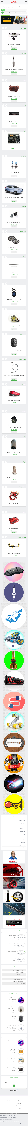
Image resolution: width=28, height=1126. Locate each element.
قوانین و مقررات (18, 1103)
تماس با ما (19, 1111)
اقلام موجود (10, 1098)
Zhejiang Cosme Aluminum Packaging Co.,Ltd (9, 1121)
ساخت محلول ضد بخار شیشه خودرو (19, 979)
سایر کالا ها (23, 848)
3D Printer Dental (12, 1115)
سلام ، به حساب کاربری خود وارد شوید (11, 7)
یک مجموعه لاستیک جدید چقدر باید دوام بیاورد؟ (17, 986)
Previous (3, 28)
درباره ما (8, 1100)
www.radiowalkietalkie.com (6, 1119)
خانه (20, 1098)
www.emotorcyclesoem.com (6, 1123)
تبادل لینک (19, 1100)
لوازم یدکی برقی (22, 837)
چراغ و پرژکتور (22, 828)
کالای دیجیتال (22, 831)
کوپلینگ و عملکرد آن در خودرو (20, 974)
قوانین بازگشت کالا (18, 1108)
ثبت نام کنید (22, 7)
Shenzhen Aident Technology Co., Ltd (8, 1117)
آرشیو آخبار (5, 989)
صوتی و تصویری (22, 820)
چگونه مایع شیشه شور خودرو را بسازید (19, 970)
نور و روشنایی (22, 826)
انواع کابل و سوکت (21, 834)
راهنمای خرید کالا (18, 1105)
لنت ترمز (23, 840)
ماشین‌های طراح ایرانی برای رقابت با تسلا (19, 983)
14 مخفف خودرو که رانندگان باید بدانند (19, 981)
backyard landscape (17, 1123)
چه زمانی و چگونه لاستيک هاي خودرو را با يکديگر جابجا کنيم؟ (15, 977)
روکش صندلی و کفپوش (21, 845)
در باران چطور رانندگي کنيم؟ (20, 972)
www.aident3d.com (4, 1115)
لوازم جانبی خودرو (22, 823)
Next (6, 28)
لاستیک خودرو (22, 842)
